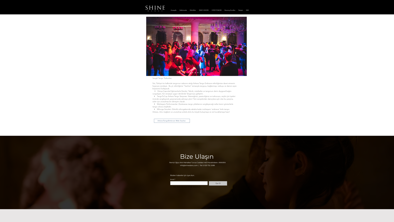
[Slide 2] (192, 72)
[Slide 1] (195, 72)
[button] (183, 10)
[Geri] (149, 46)
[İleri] (244, 46)
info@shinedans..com (189, 165)
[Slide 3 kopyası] (200, 72)
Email (172, 179)
